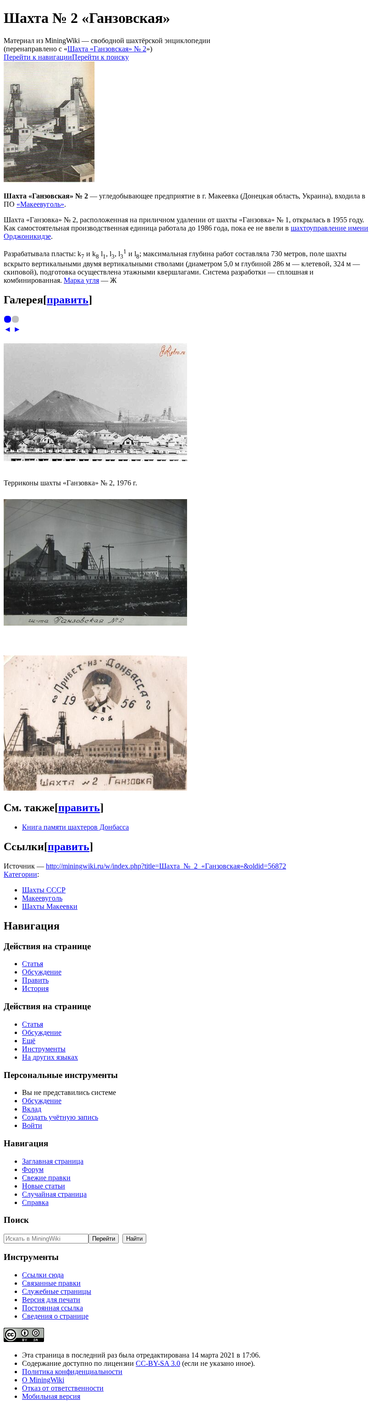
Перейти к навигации (38, 57)
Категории (20, 874)
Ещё (28, 1041)
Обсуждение (41, 972)
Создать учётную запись (60, 1117)
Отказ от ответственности (63, 1388)
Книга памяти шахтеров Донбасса (75, 827)
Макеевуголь (42, 898)
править (67, 300)
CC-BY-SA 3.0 (158, 1363)
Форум (33, 1169)
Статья (32, 964)
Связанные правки (51, 1283)
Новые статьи (43, 1186)
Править (35, 980)
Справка (35, 1202)
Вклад (31, 1109)
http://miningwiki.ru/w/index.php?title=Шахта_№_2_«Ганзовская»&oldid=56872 (166, 866)
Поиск (16, 1220)
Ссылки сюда (43, 1275)
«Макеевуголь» (40, 204)
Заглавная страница (52, 1161)
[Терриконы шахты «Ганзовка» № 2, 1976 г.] (95, 458)
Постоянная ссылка (52, 1308)
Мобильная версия (51, 1396)
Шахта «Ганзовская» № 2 (106, 49)
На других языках (50, 1057)
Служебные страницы (56, 1291)
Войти (32, 1125)
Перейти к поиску (100, 57)
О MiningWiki (43, 1380)
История (35, 988)
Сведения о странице (55, 1316)
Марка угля (81, 280)
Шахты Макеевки (49, 906)
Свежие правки (46, 1178)
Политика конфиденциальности (72, 1371)
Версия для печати (51, 1300)
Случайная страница (54, 1194)
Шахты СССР (44, 890)
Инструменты (44, 1049)
